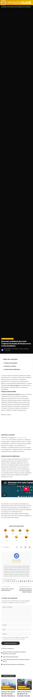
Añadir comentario (24, 348)
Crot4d (24, 566)
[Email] (29, 547)
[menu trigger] (3, 2)
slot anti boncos (8, 566)
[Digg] (31, 581)
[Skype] (20, 581)
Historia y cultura (10, 366)
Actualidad (6, 686)
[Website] (4, 581)
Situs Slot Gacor (18, 576)
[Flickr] (18, 581)
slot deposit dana (8, 569)
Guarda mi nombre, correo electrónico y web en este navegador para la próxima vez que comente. (15, 638)
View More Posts (16, 562)
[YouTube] (27, 581)
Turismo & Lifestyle (7, 338)
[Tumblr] (16, 581)
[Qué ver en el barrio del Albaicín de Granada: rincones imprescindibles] (24, 684)
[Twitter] (21, 547)
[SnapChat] (22, 581)
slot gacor (14, 566)
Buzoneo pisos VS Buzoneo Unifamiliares (13, 664)
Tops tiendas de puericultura (10, 657)
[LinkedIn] (14, 581)
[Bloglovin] (29, 581)
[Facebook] (17, 547)
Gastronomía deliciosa (12, 369)
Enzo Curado (7, 348)
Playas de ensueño (10, 363)
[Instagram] (12, 581)
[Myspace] (25, 581)
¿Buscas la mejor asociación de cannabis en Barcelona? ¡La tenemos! (14, 653)
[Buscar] (30, 2)
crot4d (27, 569)
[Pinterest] (25, 547)
